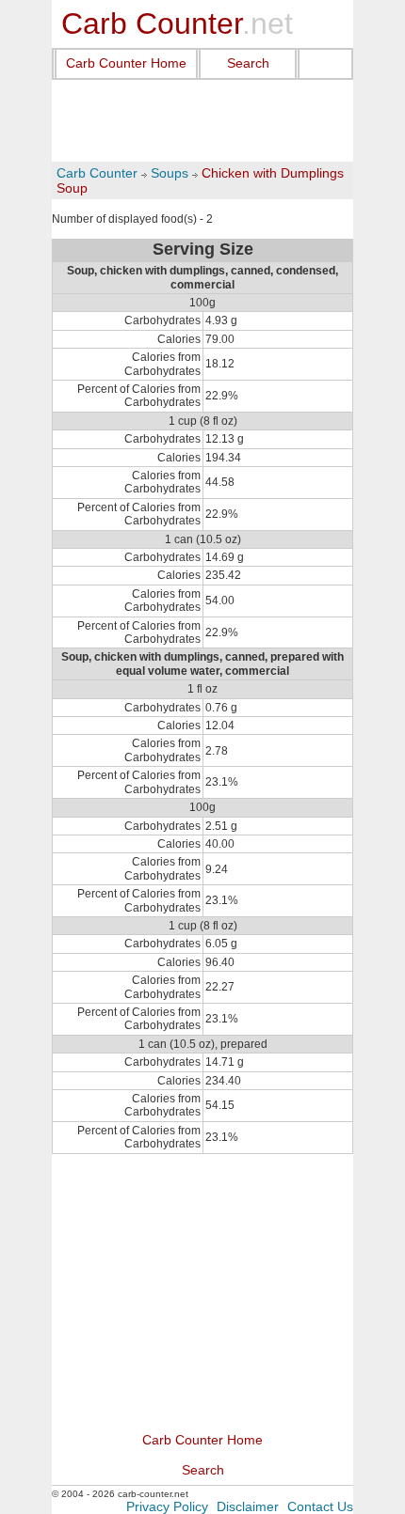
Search (248, 62)
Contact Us (320, 1506)
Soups (169, 172)
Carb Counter (97, 172)
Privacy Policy (167, 1506)
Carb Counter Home (126, 62)
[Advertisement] (202, 121)
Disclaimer (248, 1506)
